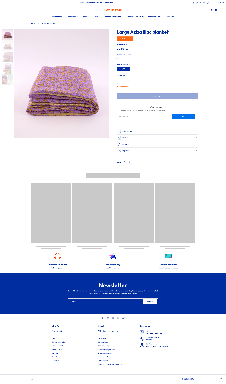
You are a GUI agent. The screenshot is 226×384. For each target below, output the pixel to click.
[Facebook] (193, 2)
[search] (210, 9)
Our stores (102, 338)
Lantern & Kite (57, 349)
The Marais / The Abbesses (157, 346)
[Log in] (215, 9)
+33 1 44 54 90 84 (152, 340)
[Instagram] (200, 2)
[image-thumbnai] (7, 34)
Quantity (121, 75)
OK (183, 117)
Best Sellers (56, 360)
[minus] (119, 80)
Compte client (103, 360)
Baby (53, 335)
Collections (56, 357)
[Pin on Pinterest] (129, 162)
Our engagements (104, 335)
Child (53, 338)
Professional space (105, 357)
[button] (157, 96)
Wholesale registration (106, 349)
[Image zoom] (61, 83)
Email (74, 302)
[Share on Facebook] (124, 162)
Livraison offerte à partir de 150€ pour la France (96, 2)
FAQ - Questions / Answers (108, 331)
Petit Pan (191, 379)
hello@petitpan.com (154, 333)
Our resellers (103, 342)
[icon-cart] (221, 9)
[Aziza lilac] (118, 58)
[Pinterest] (197, 2)
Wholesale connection (106, 353)
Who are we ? (57, 331)
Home (33, 23)
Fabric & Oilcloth (58, 346)
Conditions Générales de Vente (110, 364)
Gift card (55, 353)
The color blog (103, 346)
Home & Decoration (59, 342)
